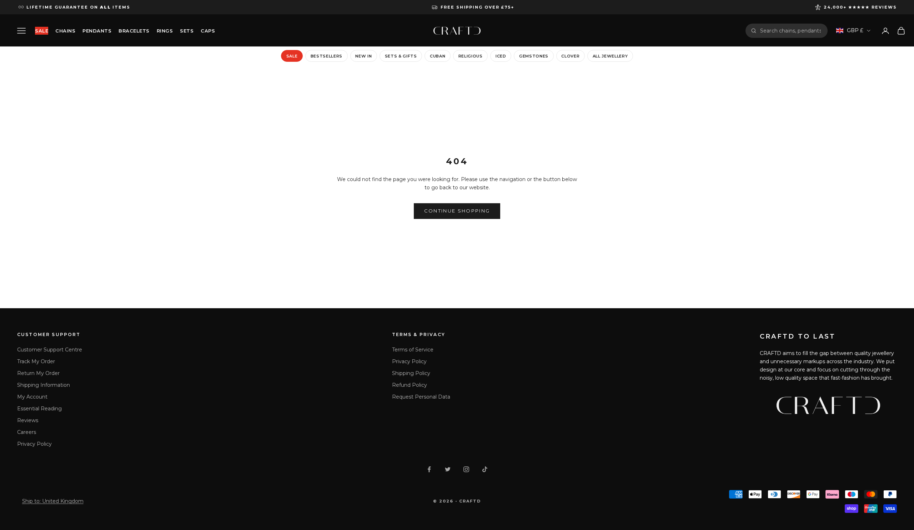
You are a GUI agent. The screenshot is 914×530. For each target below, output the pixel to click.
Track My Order (36, 361)
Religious (470, 56)
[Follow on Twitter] (447, 469)
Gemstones (533, 56)
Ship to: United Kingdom (53, 501)
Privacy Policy (34, 444)
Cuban (437, 56)
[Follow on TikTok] (484, 469)
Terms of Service (412, 349)
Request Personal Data (421, 397)
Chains (65, 31)
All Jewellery (610, 56)
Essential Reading (39, 408)
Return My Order (38, 373)
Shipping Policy (411, 373)
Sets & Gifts (401, 56)
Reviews (27, 420)
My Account (32, 397)
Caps (208, 31)
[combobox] (791, 31)
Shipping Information (43, 385)
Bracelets (134, 31)
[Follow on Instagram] (466, 469)
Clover (570, 56)
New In (363, 56)
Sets (187, 31)
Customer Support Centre (49, 349)
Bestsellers (326, 56)
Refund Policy (409, 385)
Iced (501, 56)
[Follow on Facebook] (429, 469)
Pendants (96, 31)
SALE (41, 31)
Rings (165, 31)
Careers (26, 432)
